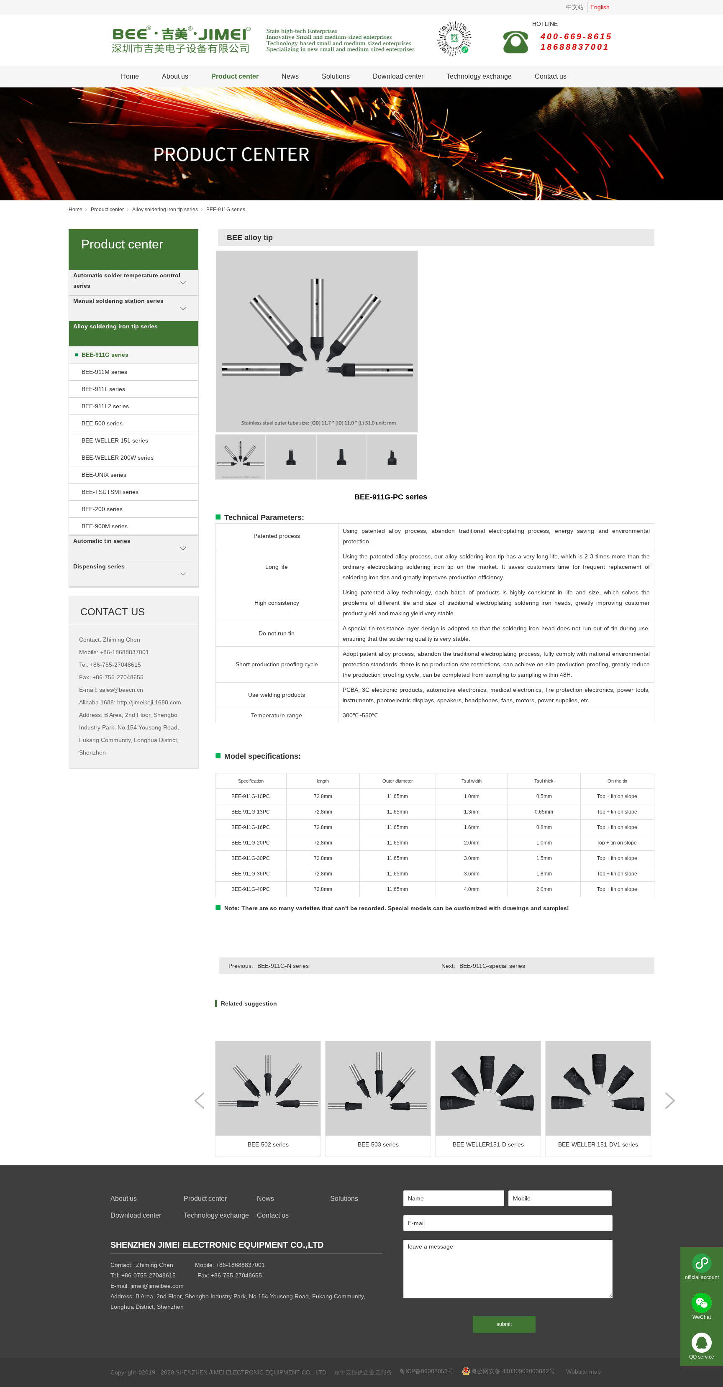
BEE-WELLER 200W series (118, 457)
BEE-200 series (102, 509)
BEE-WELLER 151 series (115, 440)
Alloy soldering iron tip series (165, 209)
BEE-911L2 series (105, 406)
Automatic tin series (102, 540)
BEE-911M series (104, 372)
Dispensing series (99, 566)
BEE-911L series (103, 389)
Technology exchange (479, 76)
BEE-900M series (105, 526)
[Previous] (199, 1100)
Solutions (336, 76)
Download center (398, 76)
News (290, 76)
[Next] (670, 1100)
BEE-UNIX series (104, 474)
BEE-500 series (102, 423)
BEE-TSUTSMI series (110, 492)
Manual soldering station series (118, 300)
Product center (235, 76)
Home (130, 76)
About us (175, 76)
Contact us (551, 76)
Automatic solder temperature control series (126, 280)
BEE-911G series (225, 209)
